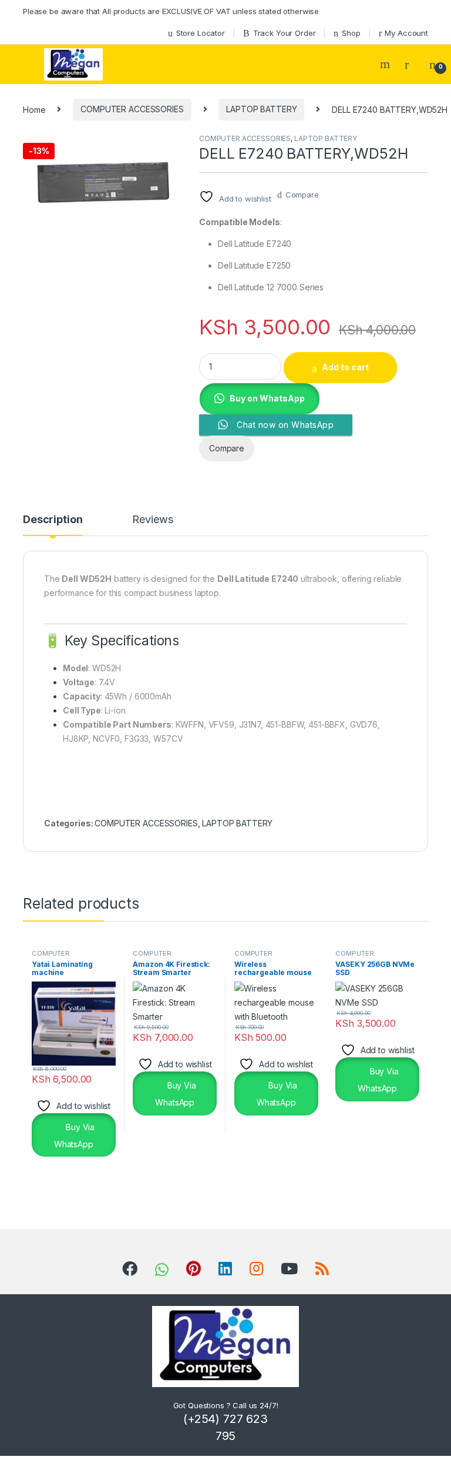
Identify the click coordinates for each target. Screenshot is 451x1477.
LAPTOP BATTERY (261, 109)
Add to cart (345, 367)
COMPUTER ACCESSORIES (131, 109)
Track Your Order (284, 33)
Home (34, 109)
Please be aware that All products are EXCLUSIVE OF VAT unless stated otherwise (171, 11)
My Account (406, 33)
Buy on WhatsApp (267, 398)
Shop (351, 33)
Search (386, 64)
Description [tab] (52, 519)
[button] (259, 398)
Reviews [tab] (152, 519)
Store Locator (200, 33)
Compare (302, 194)
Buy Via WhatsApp (74, 1135)
